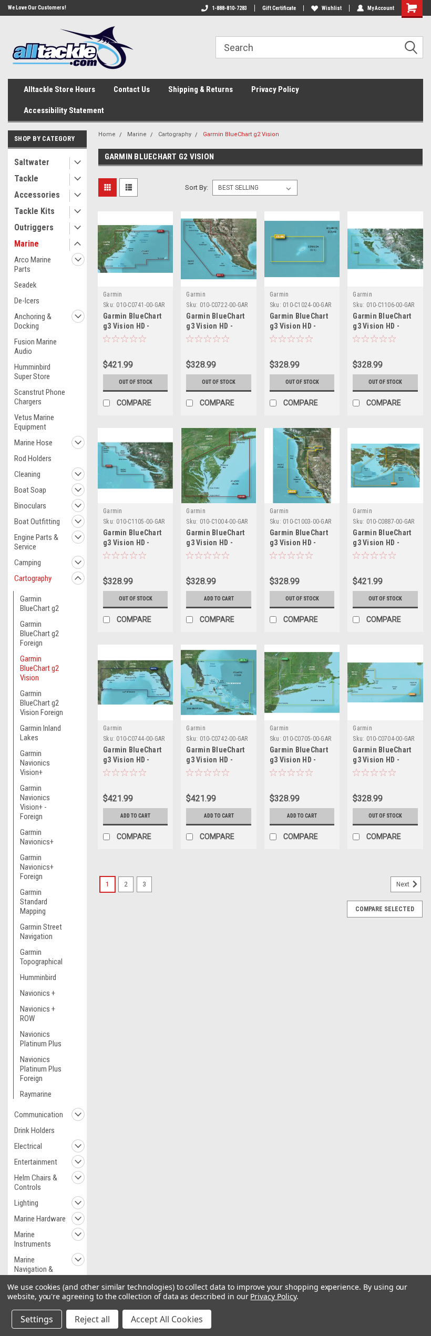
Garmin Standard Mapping (33, 902)
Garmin (112, 294)
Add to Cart (219, 598)
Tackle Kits (34, 211)
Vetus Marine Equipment (34, 422)
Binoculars (30, 506)
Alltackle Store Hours (59, 89)
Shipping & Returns (200, 89)
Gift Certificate (279, 8)
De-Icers (26, 300)
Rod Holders (33, 458)
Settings (36, 1319)
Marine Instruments (32, 1239)
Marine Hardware (40, 1218)
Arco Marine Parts (32, 264)
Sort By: (196, 187)
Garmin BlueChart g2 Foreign (39, 633)
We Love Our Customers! (37, 8)
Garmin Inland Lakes (40, 732)
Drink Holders (34, 1130)
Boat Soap (30, 490)
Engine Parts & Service (36, 542)
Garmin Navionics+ (37, 837)
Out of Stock (135, 382)
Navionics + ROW (37, 1013)
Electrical (28, 1146)
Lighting (26, 1203)
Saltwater (31, 162)
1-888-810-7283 (229, 8)
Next (403, 884)
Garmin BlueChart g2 (39, 603)
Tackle (26, 178)
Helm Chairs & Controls (35, 1182)
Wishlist (332, 8)
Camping (27, 562)
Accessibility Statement (64, 110)
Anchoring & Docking (33, 321)
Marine (26, 244)
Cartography (33, 578)
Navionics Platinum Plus (40, 1038)
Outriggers (34, 227)
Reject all (92, 1319)
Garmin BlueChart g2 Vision (39, 668)
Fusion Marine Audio (35, 346)
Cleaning (27, 474)
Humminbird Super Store (32, 371)
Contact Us (132, 89)
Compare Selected (384, 909)
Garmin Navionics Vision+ (35, 763)
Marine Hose (33, 442)
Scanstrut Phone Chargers (39, 396)
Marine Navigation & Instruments (33, 1269)
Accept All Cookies (167, 1319)
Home (107, 134)
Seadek (25, 285)
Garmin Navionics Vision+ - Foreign (35, 802)
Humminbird (38, 977)
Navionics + (37, 993)
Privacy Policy (275, 89)
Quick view (135, 278)
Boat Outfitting (37, 521)
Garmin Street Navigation (41, 931)
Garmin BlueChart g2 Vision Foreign (41, 703)
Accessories (37, 195)
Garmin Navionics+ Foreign (37, 867)
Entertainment (35, 1162)
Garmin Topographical (41, 956)
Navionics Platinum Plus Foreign (40, 1069)
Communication (38, 1114)
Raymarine (36, 1094)
